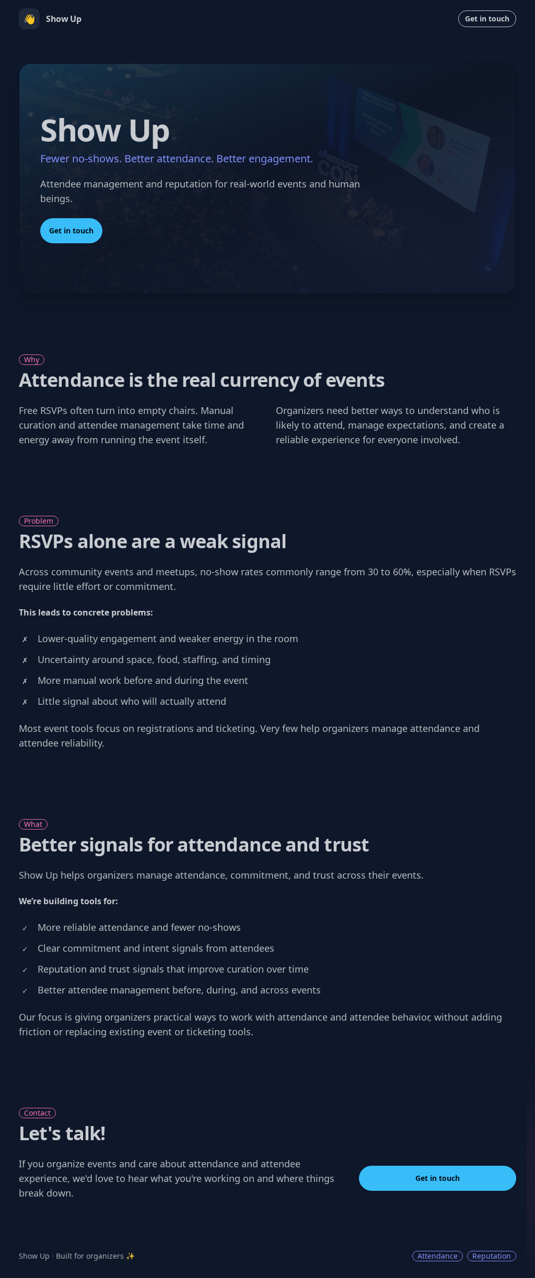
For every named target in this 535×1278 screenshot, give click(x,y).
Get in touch (487, 18)
